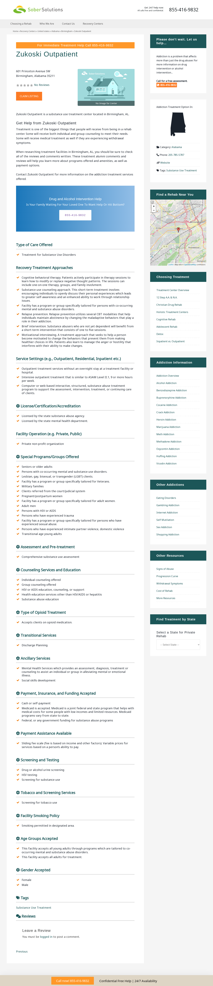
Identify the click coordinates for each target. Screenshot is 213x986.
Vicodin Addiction (166, 463)
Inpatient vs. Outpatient (170, 341)
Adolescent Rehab (166, 326)
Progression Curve (167, 576)
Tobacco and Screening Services (48, 792)
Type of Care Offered (34, 244)
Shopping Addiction (167, 534)
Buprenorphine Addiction (171, 397)
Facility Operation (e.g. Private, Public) (49, 433)
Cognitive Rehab (166, 319)
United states (44, 31)
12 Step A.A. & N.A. (166, 297)
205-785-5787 (176, 155)
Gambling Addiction (167, 505)
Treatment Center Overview (172, 290)
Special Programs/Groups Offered (50, 456)
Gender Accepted (35, 869)
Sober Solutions (38, 9)
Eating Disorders (166, 498)
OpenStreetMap (190, 264)
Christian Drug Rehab (169, 304)
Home (15, 31)
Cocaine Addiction (166, 405)
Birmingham (66, 31)
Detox (159, 334)
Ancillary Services (35, 658)
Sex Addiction (164, 527)
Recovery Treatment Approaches (44, 267)
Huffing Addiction (166, 456)
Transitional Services (38, 635)
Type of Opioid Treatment (43, 612)
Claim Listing (29, 96)
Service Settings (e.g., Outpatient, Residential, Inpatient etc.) (68, 358)
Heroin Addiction (166, 419)
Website (165, 162)
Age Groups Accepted (39, 838)
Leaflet (170, 264)
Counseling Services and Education (51, 569)
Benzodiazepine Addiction (171, 390)
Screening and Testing (40, 759)
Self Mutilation (165, 520)
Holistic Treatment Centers (172, 312)
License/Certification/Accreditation (51, 405)
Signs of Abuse (165, 569)
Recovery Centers (28, 31)
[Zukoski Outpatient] (178, 230)
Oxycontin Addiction (168, 449)
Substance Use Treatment (33, 907)
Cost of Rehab (164, 591)
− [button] (154, 210)
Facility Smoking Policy (40, 815)
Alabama (55, 31)
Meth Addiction (165, 434)
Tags (25, 897)
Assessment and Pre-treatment (48, 546)
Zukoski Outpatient (47, 54)
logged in (46, 937)
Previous (22, 951)
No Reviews (41, 85)
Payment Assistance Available (46, 733)
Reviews (29, 916)
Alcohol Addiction (166, 383)
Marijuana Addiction (168, 427)
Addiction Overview (167, 375)
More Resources (165, 598)
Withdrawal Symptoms (169, 583)
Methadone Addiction (168, 441)
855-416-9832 (102, 45)
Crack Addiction (165, 412)
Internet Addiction (167, 512)
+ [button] (154, 206)
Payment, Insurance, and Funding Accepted (58, 693)
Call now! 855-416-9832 (72, 981)
